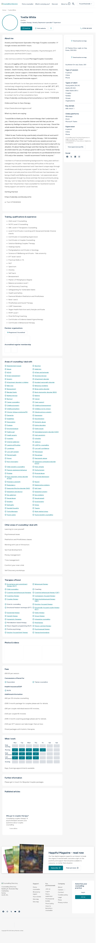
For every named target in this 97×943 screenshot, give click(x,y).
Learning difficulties (13, 445)
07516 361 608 (86, 28)
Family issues (39, 428)
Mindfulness (39, 622)
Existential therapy (13, 613)
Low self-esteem (13, 452)
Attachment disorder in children (17, 382)
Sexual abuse (11, 498)
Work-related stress (41, 511)
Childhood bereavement (43, 405)
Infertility (38, 438)
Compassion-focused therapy (45, 596)
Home (4, 10)
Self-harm (38, 488)
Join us (47, 889)
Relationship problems (42, 485)
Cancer (37, 399)
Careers (62, 890)
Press (60, 900)
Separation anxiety (41, 492)
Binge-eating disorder (42, 389)
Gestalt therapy (12, 616)
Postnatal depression (42, 477)
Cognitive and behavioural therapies (19, 592)
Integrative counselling (42, 619)
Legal (60, 897)
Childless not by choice (43, 409)
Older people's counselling (16, 467)
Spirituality (10, 505)
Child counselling (12, 589)
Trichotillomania (12, 511)
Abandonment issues (14, 366)
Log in (47, 891)
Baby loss (10, 386)
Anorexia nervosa (40, 376)
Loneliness (10, 448)
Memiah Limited (19, 930)
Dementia (10, 415)
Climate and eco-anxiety (43, 412)
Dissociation (11, 422)
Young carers (11, 515)
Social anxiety (39, 501)
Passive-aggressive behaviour (17, 470)
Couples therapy (12, 599)
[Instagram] (79, 156)
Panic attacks (39, 467)
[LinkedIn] (75, 156)
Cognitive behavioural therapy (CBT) (47, 592)
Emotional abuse (12, 428)
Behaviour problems (41, 386)
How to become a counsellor (49, 908)
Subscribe (56, 868)
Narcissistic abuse (41, 458)
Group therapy (40, 616)
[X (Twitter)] (71, 156)
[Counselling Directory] (11, 4)
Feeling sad (10, 432)
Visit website (40, 28)
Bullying (37, 395)
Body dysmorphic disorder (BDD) (46, 392)
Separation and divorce (14, 492)
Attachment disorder (42, 379)
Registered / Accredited (16, 332)
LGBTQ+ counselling (42, 445)
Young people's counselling (44, 515)
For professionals (85, 4)
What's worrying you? (42, 4)
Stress (37, 505)
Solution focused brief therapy (17, 632)
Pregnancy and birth (13, 482)
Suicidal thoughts (13, 508)
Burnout (10, 399)
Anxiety (9, 379)
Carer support (39, 402)
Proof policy (49, 903)
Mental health (11, 455)
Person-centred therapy (43, 626)
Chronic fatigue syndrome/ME (17, 412)
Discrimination (39, 419)
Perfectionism (39, 470)
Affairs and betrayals (42, 372)
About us (64, 4)
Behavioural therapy (41, 584)
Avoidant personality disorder (45, 382)
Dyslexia (9, 425)
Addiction (38, 369)
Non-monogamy (12, 462)
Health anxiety (12, 435)
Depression (38, 415)
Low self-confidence (42, 448)
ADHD (9, 372)
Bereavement (11, 389)
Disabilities (10, 419)
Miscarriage (38, 455)
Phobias (9, 473)
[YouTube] (15, 911)
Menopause (39, 452)
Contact (61, 892)
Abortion (38, 366)
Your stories (37, 897)
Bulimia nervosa (12, 395)
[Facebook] (67, 156)
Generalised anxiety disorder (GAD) (47, 432)
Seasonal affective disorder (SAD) (18, 488)
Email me (26, 28)
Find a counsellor (27, 4)
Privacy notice (63, 902)
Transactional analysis (42, 632)
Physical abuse (40, 473)
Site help (36, 899)
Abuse (9, 369)
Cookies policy (63, 895)
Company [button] (61, 884)
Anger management (13, 376)
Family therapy (39, 613)
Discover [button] (55, 4)
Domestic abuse (40, 422)
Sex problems (39, 495)
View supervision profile (75, 147)
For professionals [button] (50, 884)
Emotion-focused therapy (44, 604)
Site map (36, 902)
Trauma (37, 508)
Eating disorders (40, 425)
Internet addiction (13, 442)
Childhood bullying (13, 409)
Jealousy (38, 442)
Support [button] (36, 884)
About (60, 887)
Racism (37, 482)
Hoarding (10, 438)
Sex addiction (11, 495)
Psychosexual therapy (42, 629)
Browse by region (36, 893)
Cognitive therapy (13, 596)
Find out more (72, 868)
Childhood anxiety (13, 405)
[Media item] (13, 652)
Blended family (12, 392)
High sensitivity (40, 435)
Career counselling (13, 402)
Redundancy (11, 485)
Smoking (10, 501)
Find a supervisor (48, 895)
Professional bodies (49, 900)
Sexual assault (39, 498)
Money (9, 458)
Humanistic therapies (14, 619)
